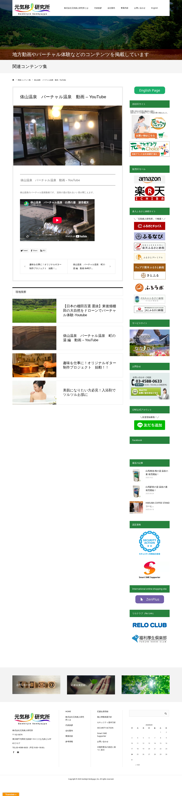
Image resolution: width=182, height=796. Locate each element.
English (154, 8)
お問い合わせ (139, 8)
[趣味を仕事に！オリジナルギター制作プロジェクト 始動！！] (34, 365)
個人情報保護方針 (104, 717)
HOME (68, 711)
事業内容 (124, 8)
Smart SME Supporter (102, 734)
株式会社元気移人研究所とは (76, 8)
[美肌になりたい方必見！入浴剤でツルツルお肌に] (34, 393)
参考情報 (69, 741)
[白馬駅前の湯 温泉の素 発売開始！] (136, 492)
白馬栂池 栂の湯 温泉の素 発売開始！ (157, 472)
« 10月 (138, 765)
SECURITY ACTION (105, 728)
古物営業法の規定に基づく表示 (106, 748)
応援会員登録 (102, 711)
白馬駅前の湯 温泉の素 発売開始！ (156, 488)
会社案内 (111, 8)
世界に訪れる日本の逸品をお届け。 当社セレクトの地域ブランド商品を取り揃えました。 (149, 112)
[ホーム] (13, 80)
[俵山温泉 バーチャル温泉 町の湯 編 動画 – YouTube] (34, 338)
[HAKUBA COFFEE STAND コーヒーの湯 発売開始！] (136, 508)
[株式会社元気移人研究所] (32, 8)
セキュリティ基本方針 (106, 722)
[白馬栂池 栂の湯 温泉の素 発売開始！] (136, 476)
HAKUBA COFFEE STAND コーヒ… (158, 504)
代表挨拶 (98, 8)
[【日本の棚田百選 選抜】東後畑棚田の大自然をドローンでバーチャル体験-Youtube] (34, 311)
